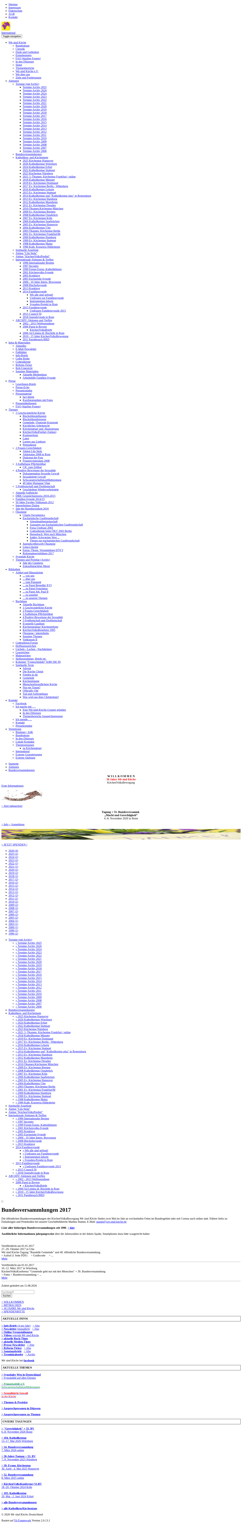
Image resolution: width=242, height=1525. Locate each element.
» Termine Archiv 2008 (29, 1000)
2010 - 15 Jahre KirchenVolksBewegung (45, 336)
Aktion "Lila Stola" (26, 253)
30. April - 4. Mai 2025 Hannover (20, 1467)
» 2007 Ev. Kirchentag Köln (31, 1073)
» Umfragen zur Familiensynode (41, 1153)
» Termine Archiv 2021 (29, 958)
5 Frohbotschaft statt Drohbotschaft (35, 486)
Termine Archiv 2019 (35, 109)
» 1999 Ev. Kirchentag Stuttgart (33, 1096)
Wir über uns (23, 74)
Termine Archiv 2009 (35, 141)
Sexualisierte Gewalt (34, 476)
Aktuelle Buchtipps (33, 604)
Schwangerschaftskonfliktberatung (42, 479)
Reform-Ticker (24, 364)
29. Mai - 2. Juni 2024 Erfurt (17, 1495)
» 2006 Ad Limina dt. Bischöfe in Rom (37, 1188)
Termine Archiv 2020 (35, 106)
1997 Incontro (30, 266)
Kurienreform (30, 435)
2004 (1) (13, 920)
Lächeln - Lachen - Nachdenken (34, 649)
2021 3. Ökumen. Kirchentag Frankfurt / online (49, 176)
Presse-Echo (22, 387)
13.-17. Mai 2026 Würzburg (17, 1439)
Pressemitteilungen (26, 403)
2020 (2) (13, 869)
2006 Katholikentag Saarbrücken (41, 221)
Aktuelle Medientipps (35, 374)
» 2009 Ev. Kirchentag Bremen (33, 1067)
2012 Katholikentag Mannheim (40, 202)
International (8, 32)
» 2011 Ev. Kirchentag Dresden (33, 1061)
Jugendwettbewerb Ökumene (39, 543)
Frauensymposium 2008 (36, 460)
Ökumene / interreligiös (36, 633)
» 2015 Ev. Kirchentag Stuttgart (33, 1048)
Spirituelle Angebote (27, 250)
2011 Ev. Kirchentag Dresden (39, 205)
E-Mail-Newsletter (26, 349)
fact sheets (28, 396)
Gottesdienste (23, 361)
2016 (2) (13, 882)
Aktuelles (21, 345)
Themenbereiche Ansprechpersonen (43, 716)
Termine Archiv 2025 (35, 87)
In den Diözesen (25, 61)
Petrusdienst (29, 444)
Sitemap (13, 4)
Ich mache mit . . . (26, 706)
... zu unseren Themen (35, 598)
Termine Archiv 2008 (35, 144)
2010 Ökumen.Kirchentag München (43, 208)
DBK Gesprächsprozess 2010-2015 (35, 495)
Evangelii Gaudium (33, 623)
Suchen (7, 1295)
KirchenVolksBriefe (41, 329)
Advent (27, 668)
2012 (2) (13, 895)
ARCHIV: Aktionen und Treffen (34, 320)
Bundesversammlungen (29, 154)
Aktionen (14, 80)
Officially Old (30, 690)
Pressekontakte (24, 390)
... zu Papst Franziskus (35, 588)
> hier (71, 1227)
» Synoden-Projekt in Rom (38, 1160)
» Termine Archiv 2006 (29, 1006)
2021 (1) (13, 866)
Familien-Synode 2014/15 (30, 499)
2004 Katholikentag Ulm (36, 227)
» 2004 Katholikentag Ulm (31, 1083)
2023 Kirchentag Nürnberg (38, 173)
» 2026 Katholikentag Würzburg (34, 1019)
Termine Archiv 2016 (35, 119)
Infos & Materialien (19, 342)
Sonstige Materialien (27, 371)
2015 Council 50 (32, 313)
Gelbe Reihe (23, 358)
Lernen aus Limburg (34, 441)
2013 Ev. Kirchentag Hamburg (40, 198)
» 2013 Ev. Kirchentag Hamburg (34, 1054)
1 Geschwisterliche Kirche (30, 412)
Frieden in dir (30, 674)
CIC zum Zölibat (32, 467)
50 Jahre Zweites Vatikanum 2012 (35, 502)
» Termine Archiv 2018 (29, 968)
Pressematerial (24, 393)
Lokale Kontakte (25, 741)
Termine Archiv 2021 (35, 103)
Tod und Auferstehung (35, 693)
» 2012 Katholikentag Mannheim (34, 1057)
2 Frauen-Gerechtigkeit (28, 447)
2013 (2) (13, 892)
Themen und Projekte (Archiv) (33, 559)
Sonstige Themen (32, 636)
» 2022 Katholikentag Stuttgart (33, 1025)
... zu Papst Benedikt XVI (37, 585)
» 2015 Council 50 (26, 1169)
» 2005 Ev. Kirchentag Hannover (34, 1080)
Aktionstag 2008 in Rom (36, 454)
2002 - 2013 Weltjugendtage (38, 323)
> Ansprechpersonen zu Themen (20, 1414)
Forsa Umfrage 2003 (41, 527)
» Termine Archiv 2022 (29, 955)
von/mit (25, 1335)
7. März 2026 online (17, 1449)
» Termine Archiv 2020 (29, 962)
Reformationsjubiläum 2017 (38, 553)
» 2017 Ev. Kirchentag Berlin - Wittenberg (39, 1041)
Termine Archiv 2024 (35, 93)
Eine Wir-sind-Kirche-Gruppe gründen (44, 709)
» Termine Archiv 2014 (29, 981)
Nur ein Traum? (31, 687)
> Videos (6, 1335)
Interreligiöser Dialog (27, 505)
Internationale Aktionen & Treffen (35, 259)
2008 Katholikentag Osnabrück (40, 214)
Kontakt (13, 17)
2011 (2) (13, 898)
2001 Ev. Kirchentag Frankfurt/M (41, 234)
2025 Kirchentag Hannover (38, 160)
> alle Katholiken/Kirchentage (19, 1508)
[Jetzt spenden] (121, 838)
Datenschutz (15, 10)
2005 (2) (13, 917)
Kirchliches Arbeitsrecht (36, 425)
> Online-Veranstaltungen (16, 1332)
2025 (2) (13, 853)
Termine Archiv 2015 (35, 122)
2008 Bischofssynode (35, 285)
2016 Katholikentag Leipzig (38, 189)
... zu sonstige (30, 594)
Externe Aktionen (25, 757)
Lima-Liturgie (30, 546)
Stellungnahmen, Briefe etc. (31, 658)
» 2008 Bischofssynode (29, 1140)
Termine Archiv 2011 (34, 135)
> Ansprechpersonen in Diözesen (21, 1408)
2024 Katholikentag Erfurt (37, 167)
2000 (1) (13, 927)
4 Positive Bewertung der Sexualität (36, 470)
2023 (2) (13, 860)
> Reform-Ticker (11, 1348)
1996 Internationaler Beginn (38, 262)
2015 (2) (13, 885)
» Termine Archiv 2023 (29, 952)
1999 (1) (13, 930)
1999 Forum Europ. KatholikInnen (42, 269)
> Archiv (30, 1354)
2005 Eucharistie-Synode (37, 278)
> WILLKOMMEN (12, 1301)
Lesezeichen (22, 652)
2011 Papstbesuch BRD (36, 339)
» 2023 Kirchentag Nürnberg (32, 1029)
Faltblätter (21, 352)
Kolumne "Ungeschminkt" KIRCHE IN (38, 661)
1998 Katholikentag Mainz (38, 243)
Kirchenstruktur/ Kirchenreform (40, 626)
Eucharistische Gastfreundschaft (40, 518)
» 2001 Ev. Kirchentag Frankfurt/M (35, 1089)
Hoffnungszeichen (26, 645)
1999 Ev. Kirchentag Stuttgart (39, 240)
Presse (12, 380)
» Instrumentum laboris (35, 1156)
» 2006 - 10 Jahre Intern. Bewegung (36, 1137)
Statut (19, 64)
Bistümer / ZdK (24, 732)
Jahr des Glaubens (33, 562)
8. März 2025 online (17, 1476)
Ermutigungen (24, 55)
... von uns (28, 575)
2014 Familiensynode (35, 291)
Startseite (14, 763)
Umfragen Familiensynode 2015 (48, 310)
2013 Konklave (31, 288)
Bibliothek (14, 569)
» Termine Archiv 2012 (29, 987)
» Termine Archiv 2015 (29, 978)
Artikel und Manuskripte (29, 572)
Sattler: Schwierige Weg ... (45, 537)
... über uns (29, 578)
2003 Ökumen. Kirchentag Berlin (41, 230)
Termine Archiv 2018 (35, 112)
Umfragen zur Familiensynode (47, 297)
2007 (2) (13, 911)
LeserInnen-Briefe (26, 384)
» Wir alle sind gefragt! (35, 1150)
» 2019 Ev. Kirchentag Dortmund (34, 1038)
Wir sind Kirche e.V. (27, 71)
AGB (12, 13)
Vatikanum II (30, 639)
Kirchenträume (31, 681)
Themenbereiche (25, 68)
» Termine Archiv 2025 (29, 942)
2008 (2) (13, 908)
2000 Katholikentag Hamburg (39, 237)
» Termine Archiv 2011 (28, 990)
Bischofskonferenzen (34, 419)
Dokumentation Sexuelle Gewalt (41, 473)
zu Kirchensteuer (32, 748)
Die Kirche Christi (33, 671)
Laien (26, 438)
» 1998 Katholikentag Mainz (32, 1099)
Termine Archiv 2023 (35, 96)
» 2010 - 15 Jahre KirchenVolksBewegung (39, 1191)
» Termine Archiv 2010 (29, 993)
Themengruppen (25, 744)
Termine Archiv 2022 (35, 99)
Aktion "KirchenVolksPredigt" (33, 256)
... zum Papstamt (32, 582)
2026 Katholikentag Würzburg (40, 163)
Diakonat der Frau (33, 457)
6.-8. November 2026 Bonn (17, 1430)
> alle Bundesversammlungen (19, 1502)
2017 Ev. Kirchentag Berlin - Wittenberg (45, 186)
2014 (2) (13, 888)
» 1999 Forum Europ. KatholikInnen (36, 1124)
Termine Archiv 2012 (35, 131)
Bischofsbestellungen (34, 416)
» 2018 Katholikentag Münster (33, 1035)
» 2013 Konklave (25, 1144)
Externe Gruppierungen (29, 754)
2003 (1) (13, 924)
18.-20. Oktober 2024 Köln (21, 1485)
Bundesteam (22, 45)
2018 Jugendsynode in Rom (38, 317)
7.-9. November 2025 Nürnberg (19, 1458)
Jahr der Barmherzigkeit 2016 (32, 508)
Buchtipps (21, 601)
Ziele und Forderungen (28, 77)
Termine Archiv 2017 (35, 115)
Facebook (21, 703)
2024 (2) (13, 857)
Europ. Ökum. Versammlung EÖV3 (43, 550)
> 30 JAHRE (17, 1308)
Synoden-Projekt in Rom (44, 304)
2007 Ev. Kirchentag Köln (37, 218)
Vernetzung (15, 728)
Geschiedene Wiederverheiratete (41, 489)
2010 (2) (13, 901)
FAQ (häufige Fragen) (28, 58)
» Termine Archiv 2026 (29, 946)
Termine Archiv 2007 (35, 147)
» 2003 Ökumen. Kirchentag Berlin (35, 1086)
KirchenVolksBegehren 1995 (39, 629)
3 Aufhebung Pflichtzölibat (31, 463)
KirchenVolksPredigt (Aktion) (39, 432)
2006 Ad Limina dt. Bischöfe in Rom (43, 333)
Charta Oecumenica (34, 515)
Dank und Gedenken (27, 52)
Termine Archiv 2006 (35, 151)
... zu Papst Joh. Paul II (35, 591)
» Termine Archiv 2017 (29, 971)
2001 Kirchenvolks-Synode (38, 272)
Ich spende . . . (24, 719)
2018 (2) (13, 876)
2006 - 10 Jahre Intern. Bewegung (42, 281)
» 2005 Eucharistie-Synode (31, 1134)
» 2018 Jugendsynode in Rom (32, 1172)
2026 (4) (13, 850)
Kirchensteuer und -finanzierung (41, 428)
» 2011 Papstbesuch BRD (30, 1195)
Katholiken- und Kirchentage (32, 157)
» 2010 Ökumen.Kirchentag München (37, 1064)
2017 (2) (13, 879)
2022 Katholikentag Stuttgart (39, 170)
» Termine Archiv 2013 (29, 984)
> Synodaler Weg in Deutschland (21, 1374)
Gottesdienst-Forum (27, 642)
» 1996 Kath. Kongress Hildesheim (35, 1102)
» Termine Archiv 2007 (29, 1003)
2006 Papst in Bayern (35, 326)
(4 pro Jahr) (15, 1325)
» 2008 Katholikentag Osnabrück (34, 1070)
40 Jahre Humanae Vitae (36, 483)
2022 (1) (13, 863)
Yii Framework (22, 1520)
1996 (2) (13, 933)
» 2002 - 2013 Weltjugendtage (32, 1179)
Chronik (20, 48)
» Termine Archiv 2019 (29, 965)
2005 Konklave (31, 275)
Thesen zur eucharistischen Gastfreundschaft (55, 540)
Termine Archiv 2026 (35, 90)
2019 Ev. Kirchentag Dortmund (40, 182)
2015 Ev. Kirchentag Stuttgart (39, 192)
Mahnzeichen (23, 655)
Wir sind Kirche (17, 42)
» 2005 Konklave (25, 1131)
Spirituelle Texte (25, 665)
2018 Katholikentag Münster (39, 179)
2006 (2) (13, 914)
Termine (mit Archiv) (27, 84)
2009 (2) (13, 904)
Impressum (15, 7)
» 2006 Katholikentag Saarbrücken (35, 1077)
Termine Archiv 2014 (35, 125)
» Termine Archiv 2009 (29, 997)
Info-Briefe (22, 355)
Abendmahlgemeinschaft (44, 521)
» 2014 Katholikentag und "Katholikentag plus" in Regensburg (51, 1051)
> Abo (36, 1325)
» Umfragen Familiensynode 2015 (42, 1166)
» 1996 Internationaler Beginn (32, 1118)
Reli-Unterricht (24, 368)
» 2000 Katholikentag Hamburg (33, 1092)
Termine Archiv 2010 (35, 138)
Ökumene (21, 511)
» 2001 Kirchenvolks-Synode (32, 1128)
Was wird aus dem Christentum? (41, 697)
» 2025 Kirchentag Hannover (32, 1016)
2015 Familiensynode (35, 307)
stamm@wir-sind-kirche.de (111, 1221)
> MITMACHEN (11, 1305)
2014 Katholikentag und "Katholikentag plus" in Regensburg (57, 195)
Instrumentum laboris (41, 301)
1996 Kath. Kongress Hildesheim (41, 246)
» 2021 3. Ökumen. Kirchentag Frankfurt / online (43, 1032)
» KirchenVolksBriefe (35, 1185)
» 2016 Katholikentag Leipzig (32, 1045)
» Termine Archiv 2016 (29, 974)
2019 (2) (13, 873)
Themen (13, 409)
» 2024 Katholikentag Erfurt (31, 1022)
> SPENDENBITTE (13, 1311)
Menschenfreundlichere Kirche (40, 684)
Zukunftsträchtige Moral (36, 566)
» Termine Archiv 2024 (29, 949)
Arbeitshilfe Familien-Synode (39, 377)
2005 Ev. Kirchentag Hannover (40, 224)
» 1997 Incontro (24, 1121)
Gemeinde (28, 677)
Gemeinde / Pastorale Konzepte (40, 422)
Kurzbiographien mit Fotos (38, 400)
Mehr (4, 1258)
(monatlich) (15, 1328)
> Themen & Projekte (14, 1402)
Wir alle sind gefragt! (41, 294)
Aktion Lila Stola (32, 451)
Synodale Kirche (25, 556)
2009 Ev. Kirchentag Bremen (39, 211)
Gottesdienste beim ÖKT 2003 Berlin (51, 531)
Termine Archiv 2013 (35, 128)
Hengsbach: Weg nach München (48, 534)
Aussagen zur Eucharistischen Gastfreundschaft (56, 524)
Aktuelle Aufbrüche (27, 492)
